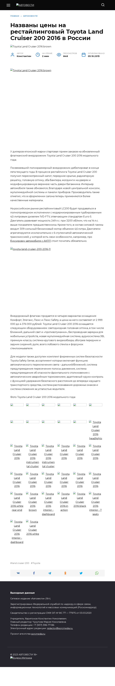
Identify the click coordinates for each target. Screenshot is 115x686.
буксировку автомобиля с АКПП (30, 241)
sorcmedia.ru (38, 634)
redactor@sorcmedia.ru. (60, 628)
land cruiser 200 (20, 563)
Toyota (36, 563)
